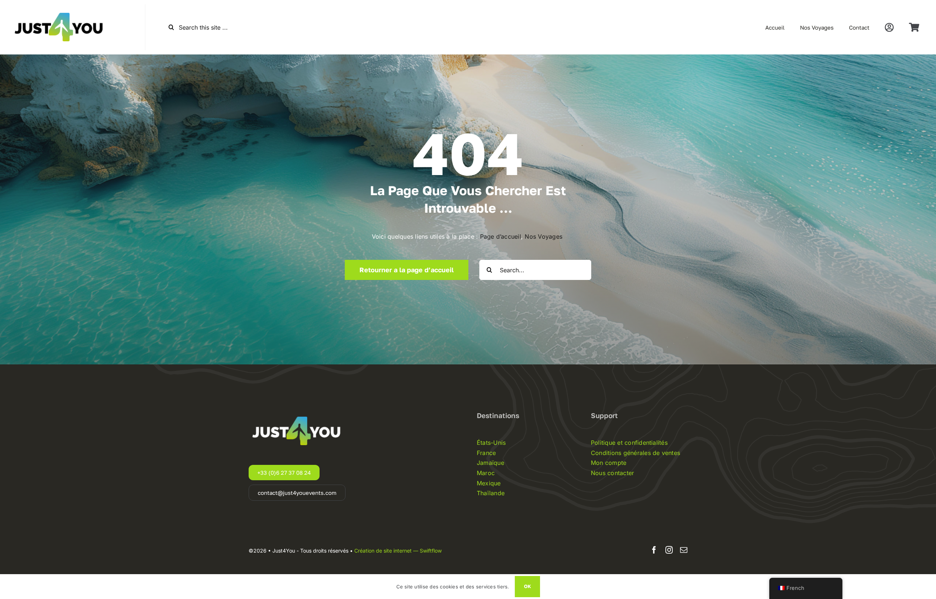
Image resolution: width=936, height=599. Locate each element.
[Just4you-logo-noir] (60, 7)
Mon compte (608, 462)
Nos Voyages (544, 236)
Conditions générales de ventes (635, 452)
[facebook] (654, 550)
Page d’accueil (500, 236)
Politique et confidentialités (629, 442)
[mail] (683, 550)
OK (527, 586)
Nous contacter (612, 473)
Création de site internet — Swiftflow (398, 550)
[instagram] (669, 550)
